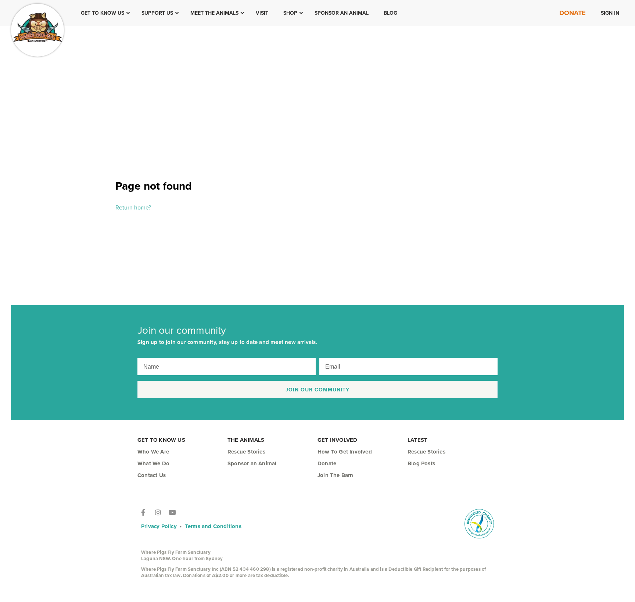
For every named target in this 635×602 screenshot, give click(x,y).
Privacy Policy (159, 526)
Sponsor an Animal (342, 13)
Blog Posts (421, 463)
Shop (290, 13)
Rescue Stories (246, 452)
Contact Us (151, 475)
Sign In (610, 13)
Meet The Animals (214, 13)
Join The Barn (336, 475)
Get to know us (102, 13)
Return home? (133, 207)
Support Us (157, 13)
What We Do (153, 463)
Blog (390, 13)
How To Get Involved (345, 452)
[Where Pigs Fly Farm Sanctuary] (37, 30)
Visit (262, 13)
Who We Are (153, 452)
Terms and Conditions (213, 526)
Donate (572, 13)
